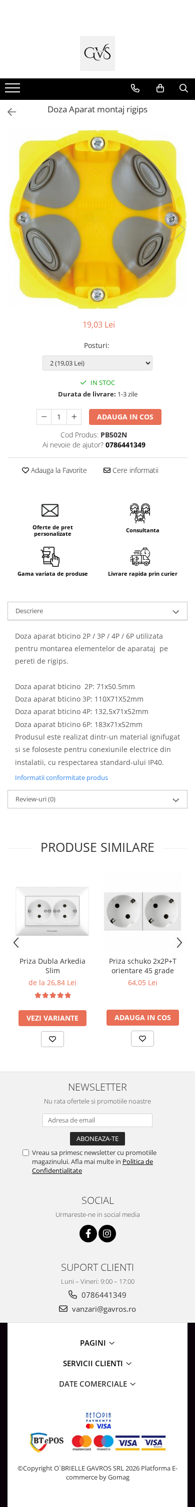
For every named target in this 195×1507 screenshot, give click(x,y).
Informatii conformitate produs (61, 777)
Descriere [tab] (29, 610)
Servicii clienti (94, 1363)
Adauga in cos (125, 416)
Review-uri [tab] (36, 798)
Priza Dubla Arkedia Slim (53, 965)
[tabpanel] (98, 219)
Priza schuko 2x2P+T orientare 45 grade (142, 965)
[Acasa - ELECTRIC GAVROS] (98, 53)
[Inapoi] (7, 112)
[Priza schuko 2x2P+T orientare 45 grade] (142, 911)
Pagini (94, 1343)
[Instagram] (107, 1233)
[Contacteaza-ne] (135, 88)
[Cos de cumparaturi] (160, 88)
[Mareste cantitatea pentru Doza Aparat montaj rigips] (74, 417)
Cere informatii (134, 470)
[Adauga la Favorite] (52, 1039)
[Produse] (13, 90)
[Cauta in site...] (183, 88)
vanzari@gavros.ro (103, 1309)
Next (180, 229)
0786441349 (103, 1295)
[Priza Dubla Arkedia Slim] (52, 911)
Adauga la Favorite (58, 470)
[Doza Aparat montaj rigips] (98, 219)
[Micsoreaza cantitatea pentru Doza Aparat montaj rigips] (44, 417)
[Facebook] (88, 1233)
